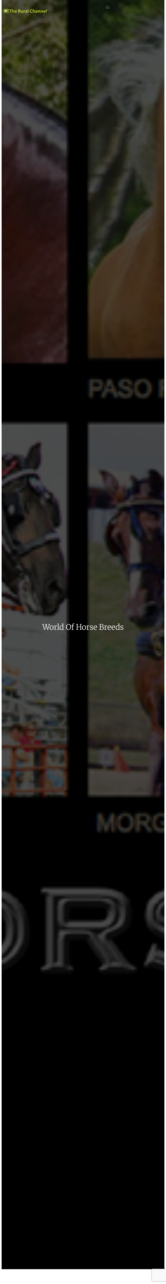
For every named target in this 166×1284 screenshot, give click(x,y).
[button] (107, 7)
